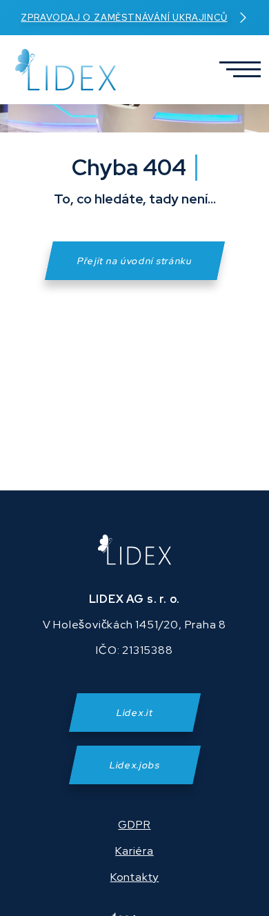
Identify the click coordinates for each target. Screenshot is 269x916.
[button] (235, 69)
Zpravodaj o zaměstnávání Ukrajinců (124, 17)
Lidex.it (134, 712)
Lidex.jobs (134, 765)
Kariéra (134, 851)
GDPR (134, 824)
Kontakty (134, 877)
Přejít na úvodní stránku (135, 261)
